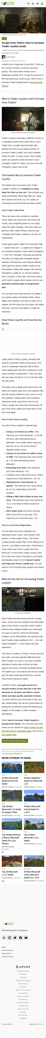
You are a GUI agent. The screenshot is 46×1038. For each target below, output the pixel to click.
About (4, 947)
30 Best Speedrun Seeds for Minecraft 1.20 (33, 780)
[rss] (4, 937)
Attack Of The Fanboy (23, 980)
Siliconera (23, 987)
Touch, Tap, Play (23, 1009)
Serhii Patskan (29, 787)
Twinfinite (23, 974)
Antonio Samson (8, 787)
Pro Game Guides (23, 971)
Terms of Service (7, 950)
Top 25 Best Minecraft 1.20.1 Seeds (31, 837)
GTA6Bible (23, 1018)
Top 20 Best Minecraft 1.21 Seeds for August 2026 (11, 809)
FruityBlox (23, 1012)
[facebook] (20, 937)
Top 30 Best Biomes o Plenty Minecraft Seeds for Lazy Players (11, 839)
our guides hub (9, 735)
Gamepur (23, 977)
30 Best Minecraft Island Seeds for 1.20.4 (32, 809)
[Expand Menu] (37, 3)
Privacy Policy (7, 953)
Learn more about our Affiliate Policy (12, 753)
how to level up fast (33, 727)
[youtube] (26, 937)
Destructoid (23, 993)
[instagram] (9, 937)
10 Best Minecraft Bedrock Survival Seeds (10, 780)
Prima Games (23, 984)
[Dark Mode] (33, 3)
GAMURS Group (40, 1024)
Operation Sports (23, 1003)
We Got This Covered (23, 990)
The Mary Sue (23, 1006)
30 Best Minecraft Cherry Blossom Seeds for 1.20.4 (32, 874)
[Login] (42, 3)
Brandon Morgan (8, 847)
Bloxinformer (23, 1015)
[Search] (28, 3)
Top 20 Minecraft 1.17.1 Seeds (10, 873)
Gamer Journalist (23, 996)
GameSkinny (23, 999)
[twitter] (15, 937)
